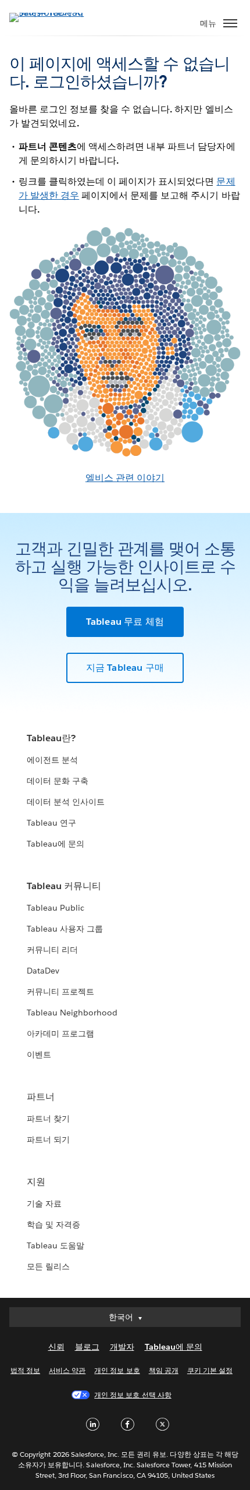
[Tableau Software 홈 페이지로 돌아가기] (50, 12)
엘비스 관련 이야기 (125, 478)
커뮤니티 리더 (52, 949)
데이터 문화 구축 (57, 781)
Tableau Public (55, 908)
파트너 (41, 1097)
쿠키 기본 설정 (210, 1370)
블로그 (87, 1347)
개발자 (122, 1347)
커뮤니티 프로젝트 (60, 991)
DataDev (43, 970)
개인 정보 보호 (117, 1370)
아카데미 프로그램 (60, 1033)
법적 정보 (25, 1370)
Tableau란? (51, 738)
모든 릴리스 (48, 1266)
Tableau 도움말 (55, 1245)
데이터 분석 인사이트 (66, 802)
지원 (36, 1182)
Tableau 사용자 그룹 (65, 928)
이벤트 (39, 1054)
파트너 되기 (48, 1139)
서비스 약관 (67, 1370)
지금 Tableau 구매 (125, 667)
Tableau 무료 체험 (125, 621)
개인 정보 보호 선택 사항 (132, 1395)
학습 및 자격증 (53, 1224)
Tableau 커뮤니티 (64, 886)
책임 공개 (163, 1370)
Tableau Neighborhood (72, 1012)
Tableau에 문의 (55, 843)
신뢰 (56, 1347)
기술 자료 (44, 1203)
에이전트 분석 (52, 760)
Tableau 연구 (51, 822)
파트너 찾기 (48, 1118)
